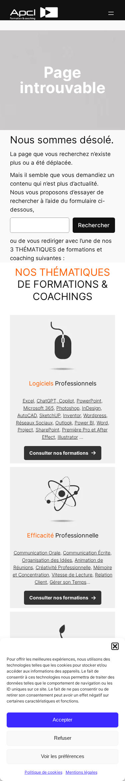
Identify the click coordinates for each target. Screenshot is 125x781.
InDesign (91, 408)
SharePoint (47, 429)
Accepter (62, 719)
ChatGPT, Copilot (55, 400)
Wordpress (94, 415)
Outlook (63, 422)
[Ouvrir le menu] (111, 13)
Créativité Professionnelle (63, 567)
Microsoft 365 (38, 408)
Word (102, 422)
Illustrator (68, 437)
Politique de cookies (43, 772)
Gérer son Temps (68, 582)
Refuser (62, 738)
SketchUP (49, 415)
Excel (28, 400)
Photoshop (67, 408)
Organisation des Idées (47, 560)
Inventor (72, 415)
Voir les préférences (62, 756)
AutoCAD (27, 415)
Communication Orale (37, 552)
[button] (115, 646)
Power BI (84, 422)
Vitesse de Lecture (72, 574)
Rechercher (94, 225)
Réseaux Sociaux (34, 422)
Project (25, 429)
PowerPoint (89, 400)
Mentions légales (81, 772)
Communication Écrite (86, 552)
